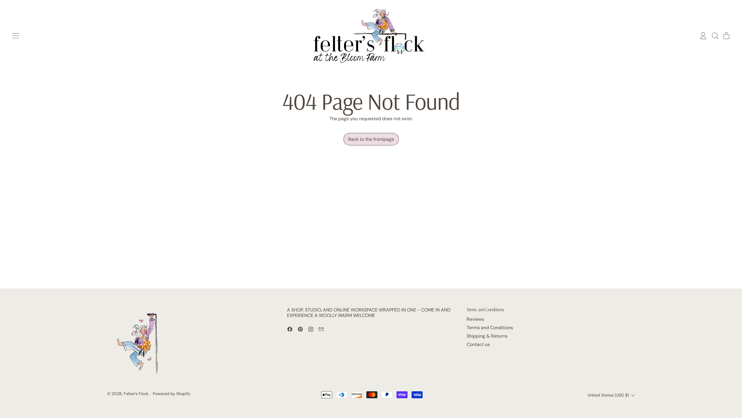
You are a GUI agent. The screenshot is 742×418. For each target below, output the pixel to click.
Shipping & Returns (487, 336)
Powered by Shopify (171, 393)
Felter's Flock (136, 393)
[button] (715, 36)
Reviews (475, 319)
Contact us (478, 344)
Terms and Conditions (490, 328)
